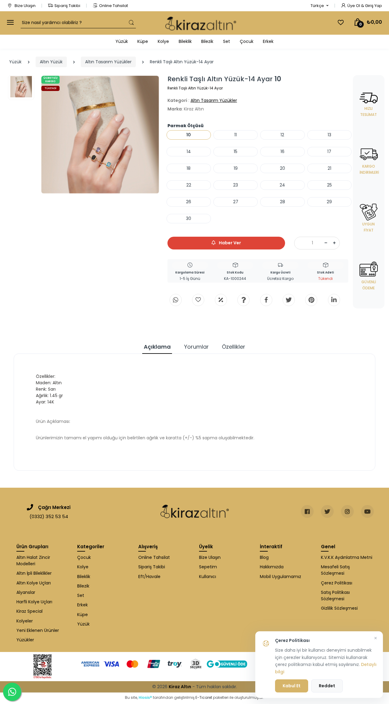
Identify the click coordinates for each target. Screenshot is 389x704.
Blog (264, 557)
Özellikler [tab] (233, 346)
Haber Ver (229, 243)
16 (282, 151)
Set (226, 41)
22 (188, 185)
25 (329, 185)
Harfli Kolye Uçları (34, 602)
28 (282, 202)
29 (329, 202)
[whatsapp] (176, 300)
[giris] (198, 300)
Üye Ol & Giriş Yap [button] (364, 6)
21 (329, 168)
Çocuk (246, 41)
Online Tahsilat (113, 6)
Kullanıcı (207, 576)
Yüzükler (25, 640)
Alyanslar (25, 592)
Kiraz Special (29, 611)
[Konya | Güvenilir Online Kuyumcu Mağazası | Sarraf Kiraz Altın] (194, 511)
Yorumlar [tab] (196, 346)
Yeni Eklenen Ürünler (37, 630)
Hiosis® (145, 697)
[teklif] (221, 300)
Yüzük (121, 41)
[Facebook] (266, 300)
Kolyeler (24, 621)
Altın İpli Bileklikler (34, 573)
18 (189, 168)
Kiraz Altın (180, 687)
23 (235, 185)
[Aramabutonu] (131, 22)
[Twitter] (289, 300)
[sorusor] (243, 300)
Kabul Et (292, 686)
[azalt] (325, 243)
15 (235, 151)
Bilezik (207, 41)
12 (282, 135)
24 (282, 185)
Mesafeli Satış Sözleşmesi (335, 570)
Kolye (163, 41)
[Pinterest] (311, 300)
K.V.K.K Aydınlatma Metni (346, 557)
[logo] (200, 23)
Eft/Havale (149, 576)
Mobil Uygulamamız (280, 576)
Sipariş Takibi (67, 6)
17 (329, 151)
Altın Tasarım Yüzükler (108, 62)
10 (188, 135)
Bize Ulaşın (25, 6)
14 (189, 151)
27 (235, 202)
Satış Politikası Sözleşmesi (335, 595)
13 (329, 135)
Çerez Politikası (336, 583)
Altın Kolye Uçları (33, 583)
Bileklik (185, 41)
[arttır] (334, 243)
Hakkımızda (272, 567)
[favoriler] (340, 22)
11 (235, 135)
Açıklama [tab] (157, 346)
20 (282, 168)
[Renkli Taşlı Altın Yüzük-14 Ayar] (100, 134)
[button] (320, 6)
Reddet (327, 686)
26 (188, 202)
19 (236, 168)
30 (188, 218)
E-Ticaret (203, 697)
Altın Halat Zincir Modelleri (33, 560)
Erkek (268, 41)
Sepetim (208, 567)
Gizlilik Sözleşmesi (339, 608)
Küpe (142, 41)
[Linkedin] (334, 300)
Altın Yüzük (51, 62)
